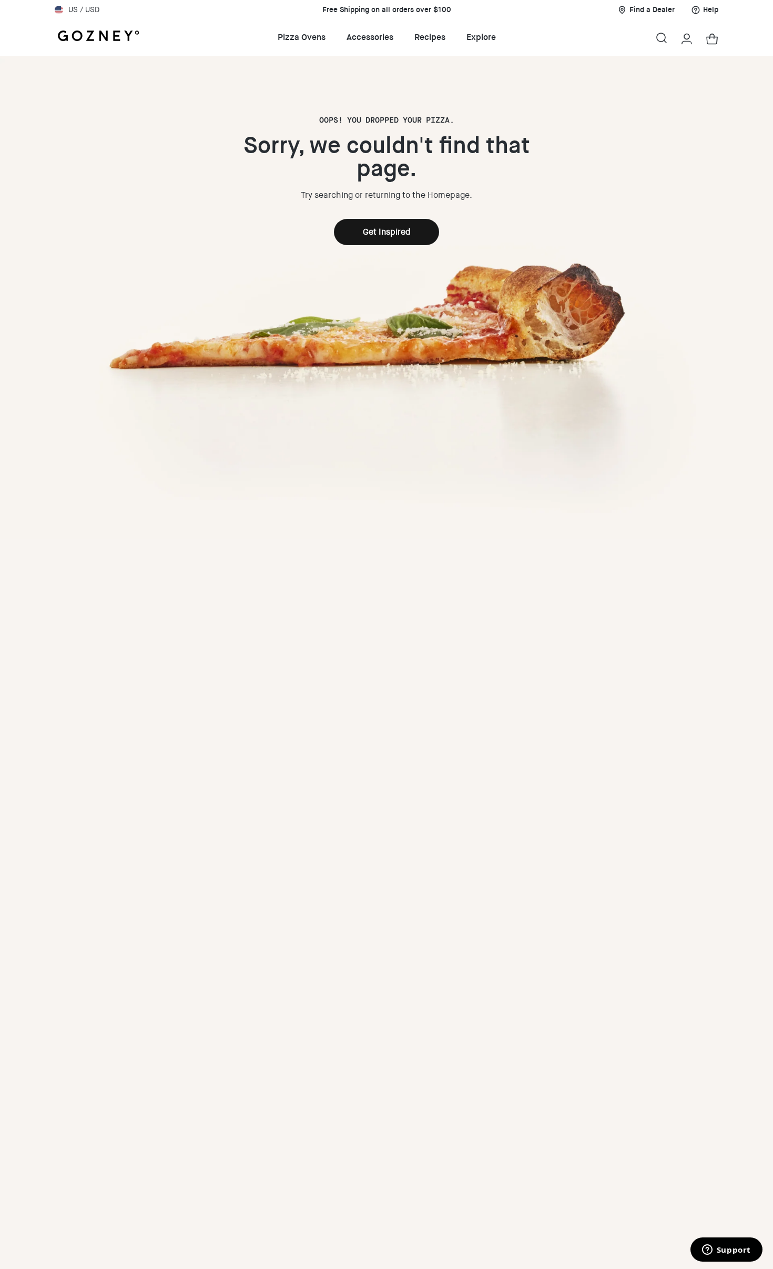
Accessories (370, 37)
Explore (481, 37)
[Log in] (686, 38)
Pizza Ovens (302, 37)
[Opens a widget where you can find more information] (726, 1250)
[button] (661, 38)
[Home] (98, 38)
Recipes (429, 37)
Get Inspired (387, 231)
